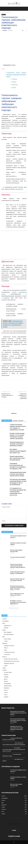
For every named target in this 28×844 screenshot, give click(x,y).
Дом (3, 636)
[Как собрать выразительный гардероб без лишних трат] (5, 451)
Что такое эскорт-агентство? (17, 557)
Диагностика (15, 84)
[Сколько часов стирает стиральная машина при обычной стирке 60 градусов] (5, 566)
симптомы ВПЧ (19, 189)
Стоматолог (7, 654)
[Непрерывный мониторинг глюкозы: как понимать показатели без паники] (5, 474)
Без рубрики (5, 621)
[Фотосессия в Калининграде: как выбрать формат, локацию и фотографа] (5, 720)
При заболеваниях (8, 634)
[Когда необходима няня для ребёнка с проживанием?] (5, 573)
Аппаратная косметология (11, 659)
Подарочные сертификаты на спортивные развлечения (22, 396)
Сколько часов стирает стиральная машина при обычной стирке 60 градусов (17, 566)
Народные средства (9, 645)
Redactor (5, 30)
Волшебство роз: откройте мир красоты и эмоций (7, 395)
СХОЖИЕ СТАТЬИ (6, 420)
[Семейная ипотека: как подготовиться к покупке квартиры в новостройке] (5, 728)
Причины (14, 81)
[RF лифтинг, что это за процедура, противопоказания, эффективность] (5, 602)
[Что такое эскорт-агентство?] (5, 559)
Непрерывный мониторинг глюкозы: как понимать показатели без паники (18, 474)
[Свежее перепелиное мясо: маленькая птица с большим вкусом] (5, 458)
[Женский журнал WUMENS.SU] (14, 3)
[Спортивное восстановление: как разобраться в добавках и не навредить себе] (5, 465)
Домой (3, 12)
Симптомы (14, 79)
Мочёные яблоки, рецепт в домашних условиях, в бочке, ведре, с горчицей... (17, 587)
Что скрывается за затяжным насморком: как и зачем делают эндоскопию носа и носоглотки (18, 491)
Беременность (7, 625)
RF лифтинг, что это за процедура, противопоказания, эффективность (18, 602)
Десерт (6, 679)
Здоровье (8, 12)
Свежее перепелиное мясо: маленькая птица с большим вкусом (17, 458)
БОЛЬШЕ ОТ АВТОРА (18, 420)
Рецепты (4, 670)
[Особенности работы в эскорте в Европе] (5, 544)
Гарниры (6, 676)
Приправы (6, 688)
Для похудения (7, 632)
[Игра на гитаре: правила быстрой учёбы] (5, 552)
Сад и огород (7, 639)
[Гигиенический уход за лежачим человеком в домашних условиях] (5, 443)
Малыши (6, 627)
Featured (4, 619)
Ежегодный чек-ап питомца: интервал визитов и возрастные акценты (18, 713)
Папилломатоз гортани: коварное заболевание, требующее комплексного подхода (16, 74)
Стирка (6, 641)
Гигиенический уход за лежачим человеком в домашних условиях (17, 443)
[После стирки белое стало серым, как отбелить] (5, 595)
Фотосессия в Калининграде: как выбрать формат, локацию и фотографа (18, 720)
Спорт (5, 650)
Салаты (6, 692)
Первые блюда (7, 685)
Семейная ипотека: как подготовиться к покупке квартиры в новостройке (16, 728)
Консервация (7, 683)
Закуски (6, 681)
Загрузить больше (13, 608)
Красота (4, 656)
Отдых (4, 668)
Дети (3, 623)
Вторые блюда (7, 672)
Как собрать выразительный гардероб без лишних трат (18, 451)
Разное (6, 647)
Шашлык (6, 697)
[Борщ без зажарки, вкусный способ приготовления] (5, 580)
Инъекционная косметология (11, 661)
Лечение (14, 87)
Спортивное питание (9, 652)
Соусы (5, 694)
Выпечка (6, 674)
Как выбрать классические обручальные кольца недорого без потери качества (13, 749)
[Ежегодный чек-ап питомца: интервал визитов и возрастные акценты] (5, 713)
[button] (26, 9)
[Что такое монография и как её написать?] (5, 537)
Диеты (4, 630)
